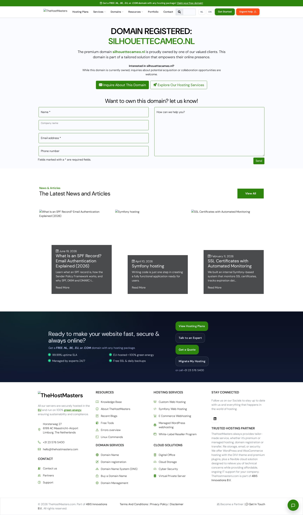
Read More (62, 287)
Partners (48, 475)
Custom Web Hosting (172, 402)
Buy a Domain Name (114, 476)
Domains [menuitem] (116, 11)
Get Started (225, 11)
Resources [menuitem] (134, 11)
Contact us (50, 468)
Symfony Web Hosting (173, 409)
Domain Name (110, 455)
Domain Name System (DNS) (119, 469)
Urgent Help (246, 11)
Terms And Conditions (134, 504)
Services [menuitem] (98, 11)
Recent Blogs (109, 416)
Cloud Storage (168, 462)
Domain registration (113, 462)
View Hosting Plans (192, 326)
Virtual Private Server (172, 476)
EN (209, 11)
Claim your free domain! (190, 3)
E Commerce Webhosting (175, 416)
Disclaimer (176, 504)
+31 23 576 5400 (193, 370)
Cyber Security (168, 469)
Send (259, 161)
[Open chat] (293, 505)
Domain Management (114, 483)
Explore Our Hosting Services (180, 85)
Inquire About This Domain (124, 85)
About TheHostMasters (115, 409)
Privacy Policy (159, 504)
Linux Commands (112, 437)
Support (48, 482)
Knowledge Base (111, 402)
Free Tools (107, 423)
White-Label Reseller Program (178, 434)
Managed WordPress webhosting (172, 425)
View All (250, 193)
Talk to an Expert (190, 338)
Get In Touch (257, 504)
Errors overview (111, 430)
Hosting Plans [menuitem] (80, 11)
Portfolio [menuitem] (153, 11)
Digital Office (167, 455)
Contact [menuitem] (168, 11)
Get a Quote (187, 349)
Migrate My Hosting (192, 361)
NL (201, 11)
